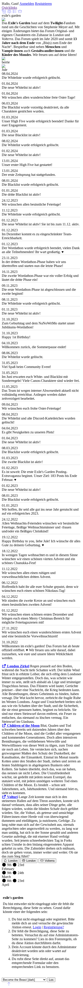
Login (37, 927)
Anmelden (26, 4)
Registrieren (43, 4)
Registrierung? (54, 927)
